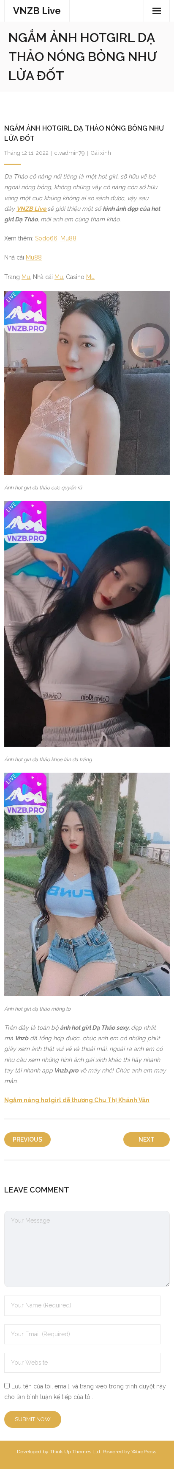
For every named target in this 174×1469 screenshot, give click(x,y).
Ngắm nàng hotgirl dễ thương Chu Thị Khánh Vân (77, 1100)
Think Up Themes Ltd (75, 1452)
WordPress (143, 1452)
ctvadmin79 (69, 153)
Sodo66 (46, 238)
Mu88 (68, 238)
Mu (26, 277)
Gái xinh (101, 153)
